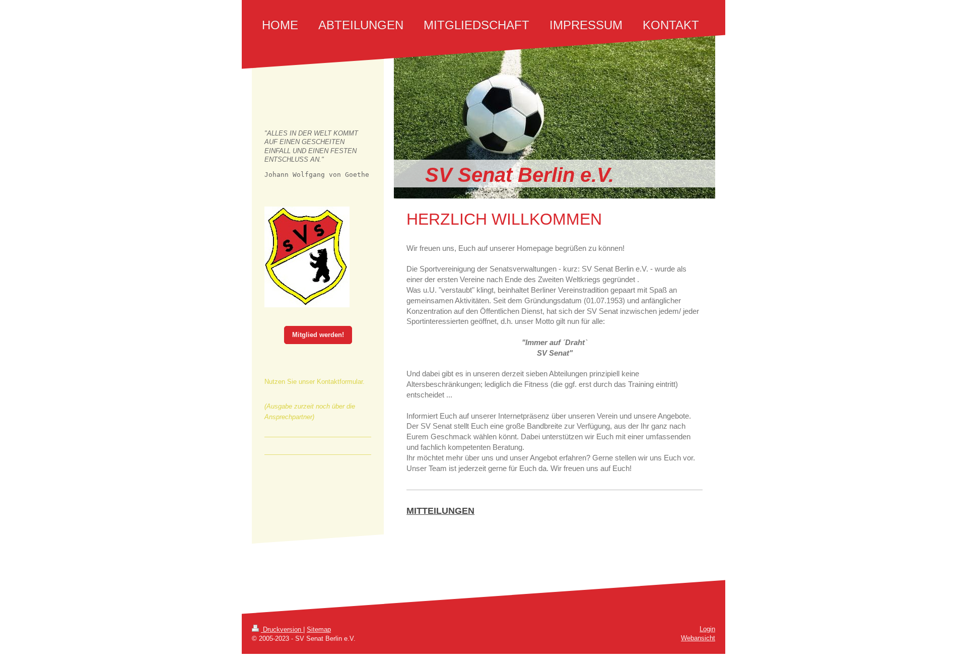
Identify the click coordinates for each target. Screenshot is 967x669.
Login (707, 629)
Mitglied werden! (318, 335)
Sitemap (319, 629)
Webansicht (698, 638)
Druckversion (282, 629)
